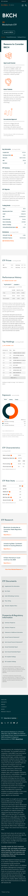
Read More (7, 534)
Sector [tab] (5, 399)
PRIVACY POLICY (6, 711)
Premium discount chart (10, 280)
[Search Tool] (26, 5)
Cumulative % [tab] (16, 284)
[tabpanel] (14, 292)
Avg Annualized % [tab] (7, 284)
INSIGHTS (4, 702)
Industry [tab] (11, 399)
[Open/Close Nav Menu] (23, 5)
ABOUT (3, 704)
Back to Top (6, 892)
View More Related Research (13, 569)
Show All (14, 378)
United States (5, 1)
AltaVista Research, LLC (9, 431)
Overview (3, 37)
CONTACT (4, 707)
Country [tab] (16, 399)
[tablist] (14, 284)
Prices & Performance (11, 37)
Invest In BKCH (8, 32)
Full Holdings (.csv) (9, 345)
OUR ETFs (4, 699)
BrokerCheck (19, 739)
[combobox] (12, 287)
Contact (23, 1)
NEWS (3, 709)
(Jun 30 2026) (19, 287)
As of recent (5, 287)
